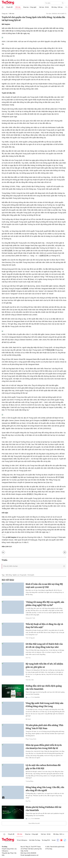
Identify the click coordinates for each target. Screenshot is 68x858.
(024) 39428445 (31, 853)
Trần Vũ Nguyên (30, 638)
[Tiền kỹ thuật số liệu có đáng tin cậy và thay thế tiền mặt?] (13, 629)
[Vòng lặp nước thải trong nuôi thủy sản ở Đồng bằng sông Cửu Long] (13, 708)
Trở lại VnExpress (22, 840)
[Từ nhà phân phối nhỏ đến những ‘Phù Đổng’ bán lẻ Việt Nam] (13, 730)
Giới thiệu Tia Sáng (34, 840)
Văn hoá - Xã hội (44, 7)
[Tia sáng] (8, 3)
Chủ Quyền (30, 575)
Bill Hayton (6, 24)
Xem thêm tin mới (34, 823)
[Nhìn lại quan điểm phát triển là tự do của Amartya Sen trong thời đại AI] (13, 750)
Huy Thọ (28, 801)
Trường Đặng (29, 781)
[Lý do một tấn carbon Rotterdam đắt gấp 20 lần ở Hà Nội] (13, 770)
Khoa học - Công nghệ (29, 7)
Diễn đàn (17, 7)
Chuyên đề (9, 7)
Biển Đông (9, 575)
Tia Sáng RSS (46, 840)
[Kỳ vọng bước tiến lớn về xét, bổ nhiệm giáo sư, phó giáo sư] (13, 669)
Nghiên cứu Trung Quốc (20, 575)
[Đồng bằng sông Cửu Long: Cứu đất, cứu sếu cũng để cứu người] (13, 792)
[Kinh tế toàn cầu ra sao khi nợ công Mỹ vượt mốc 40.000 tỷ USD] (13, 589)
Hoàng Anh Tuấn (30, 618)
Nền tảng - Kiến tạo (57, 7)
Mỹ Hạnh (28, 719)
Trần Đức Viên (30, 679)
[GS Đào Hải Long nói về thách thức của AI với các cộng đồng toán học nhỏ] (13, 649)
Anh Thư (28, 657)
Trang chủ (4, 13)
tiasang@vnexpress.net (31, 855)
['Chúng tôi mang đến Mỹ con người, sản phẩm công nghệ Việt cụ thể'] (13, 607)
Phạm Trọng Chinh (31, 739)
